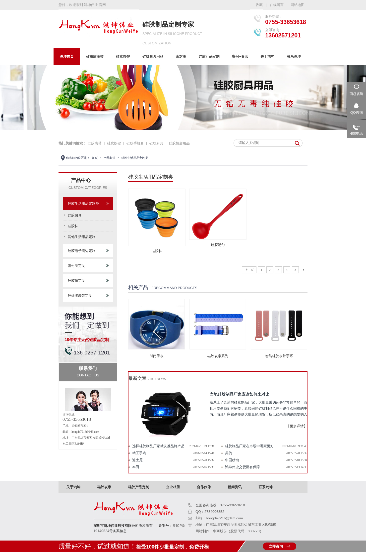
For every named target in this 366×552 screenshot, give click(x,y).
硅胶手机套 (135, 143)
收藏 (259, 5)
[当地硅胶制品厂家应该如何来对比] (165, 414)
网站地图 (298, 5)
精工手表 (139, 453)
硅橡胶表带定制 (80, 296)
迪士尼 (137, 460)
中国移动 (232, 460)
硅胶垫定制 (76, 281)
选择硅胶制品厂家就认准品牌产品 (158, 446)
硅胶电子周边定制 (82, 251)
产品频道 (110, 158)
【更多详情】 (296, 426)
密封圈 (181, 56)
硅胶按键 (123, 56)
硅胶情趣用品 (179, 143)
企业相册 (173, 487)
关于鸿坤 (267, 56)
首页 (95, 158)
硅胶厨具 (156, 143)
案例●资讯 (240, 56)
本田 (135, 467)
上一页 (249, 270)
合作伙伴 (204, 487)
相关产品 (138, 287)
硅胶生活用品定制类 (134, 158)
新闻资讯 (235, 487)
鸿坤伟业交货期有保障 (242, 467)
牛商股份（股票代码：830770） (238, 531)
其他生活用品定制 (82, 237)
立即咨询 (276, 546)
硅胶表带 (95, 143)
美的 (228, 453)
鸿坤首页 (67, 56)
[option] (183, 98)
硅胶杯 (73, 226)
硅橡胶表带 (95, 56)
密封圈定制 (76, 266)
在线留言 (277, 5)
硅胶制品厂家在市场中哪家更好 (249, 446)
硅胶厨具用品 (152, 56)
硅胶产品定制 (209, 56)
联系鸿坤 (294, 56)
